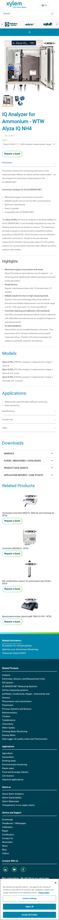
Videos (5, 853)
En (45, 5)
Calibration (7, 827)
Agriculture (7, 753)
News (5, 846)
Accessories (7, 419)
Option (4, 140)
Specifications (8, 411)
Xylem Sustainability (11, 797)
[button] (8, 100)
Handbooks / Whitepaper (14, 823)
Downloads (7, 819)
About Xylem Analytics (13, 794)
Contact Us (7, 838)
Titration (6, 716)
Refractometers (9, 712)
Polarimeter (7, 705)
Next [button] (57, 24)
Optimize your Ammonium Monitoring (20, 649)
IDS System (7, 682)
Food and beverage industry (15, 772)
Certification (8, 834)
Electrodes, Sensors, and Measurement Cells (23, 679)
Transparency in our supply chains (18, 805)
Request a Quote (12, 153)
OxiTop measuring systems (15, 690)
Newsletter (7, 842)
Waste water (8, 768)
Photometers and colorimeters (17, 701)
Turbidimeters (8, 720)
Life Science (8, 776)
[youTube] (14, 869)
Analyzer (6, 675)
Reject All (29, 907)
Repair (5, 831)
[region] (29, 899)
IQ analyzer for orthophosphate (17, 645)
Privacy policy (43, 893)
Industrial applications (12, 779)
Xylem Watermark (10, 801)
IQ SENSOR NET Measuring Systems (19, 686)
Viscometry (7, 724)
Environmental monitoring (14, 764)
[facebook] (23, 869)
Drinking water (9, 760)
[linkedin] (5, 869)
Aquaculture (8, 757)
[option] (11, 24)
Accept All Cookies (29, 915)
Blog (4, 849)
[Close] (55, 883)
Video (4, 428)
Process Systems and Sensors (16, 709)
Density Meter (8, 735)
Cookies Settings (29, 898)
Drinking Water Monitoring (14, 731)
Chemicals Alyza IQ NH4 (13, 653)
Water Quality (8, 727)
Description (7, 162)
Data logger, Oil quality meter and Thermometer (24, 739)
